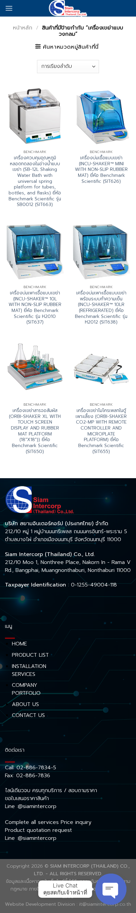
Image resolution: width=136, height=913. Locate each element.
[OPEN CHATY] (110, 889)
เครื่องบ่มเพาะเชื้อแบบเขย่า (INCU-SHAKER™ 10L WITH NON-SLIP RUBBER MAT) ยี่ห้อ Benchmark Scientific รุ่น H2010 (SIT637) (35, 307)
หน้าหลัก (22, 28)
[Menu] (9, 8)
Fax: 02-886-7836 (27, 776)
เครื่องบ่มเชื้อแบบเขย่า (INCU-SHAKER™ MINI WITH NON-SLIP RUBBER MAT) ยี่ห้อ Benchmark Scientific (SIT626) (101, 169)
